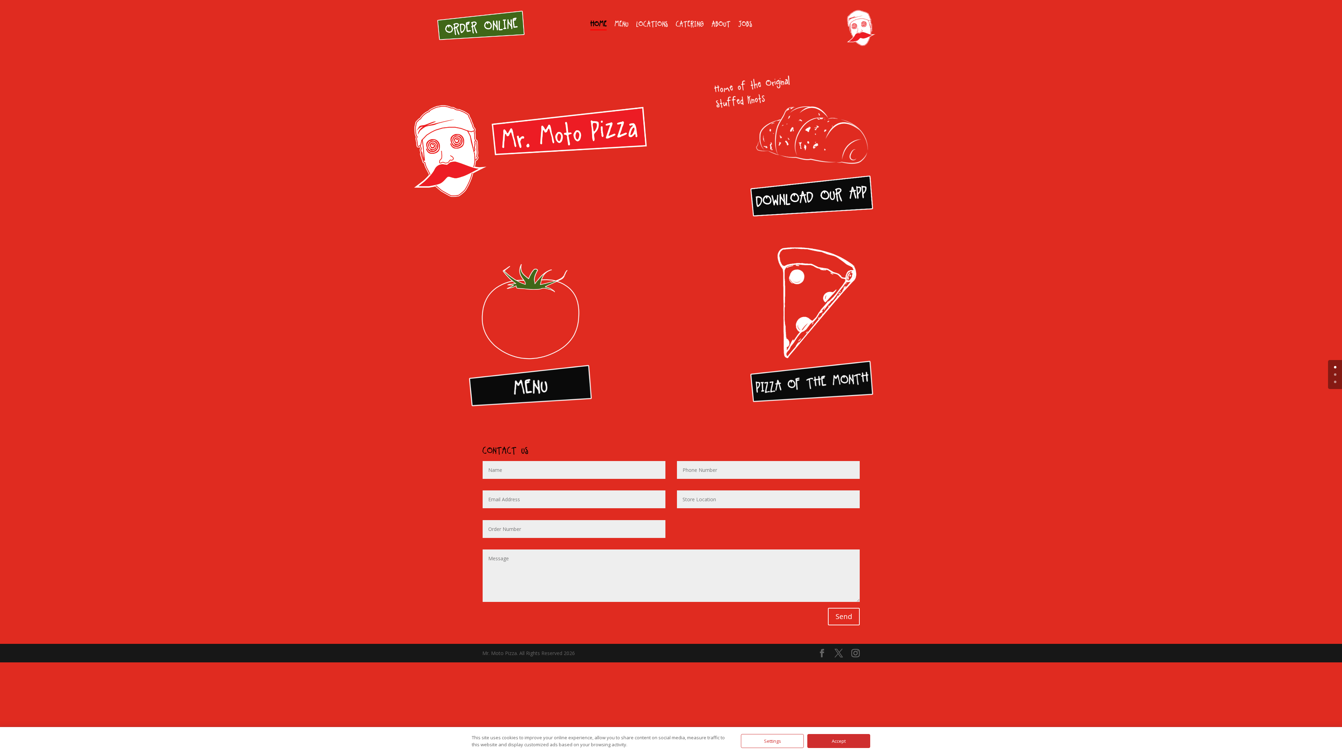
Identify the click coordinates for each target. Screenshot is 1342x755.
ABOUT (721, 25)
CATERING (690, 25)
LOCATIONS (652, 25)
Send (844, 616)
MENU (621, 25)
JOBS (745, 25)
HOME (598, 25)
